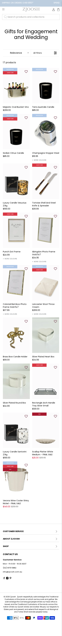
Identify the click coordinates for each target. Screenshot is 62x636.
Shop (6, 546)
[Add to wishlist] (26, 71)
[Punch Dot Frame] (16, 230)
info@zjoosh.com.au (12, 571)
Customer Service (13, 531)
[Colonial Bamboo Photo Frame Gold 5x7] (16, 282)
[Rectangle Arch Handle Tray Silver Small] (45, 381)
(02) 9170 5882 (9, 567)
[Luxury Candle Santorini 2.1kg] (16, 430)
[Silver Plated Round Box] (16, 381)
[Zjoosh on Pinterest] (10, 578)
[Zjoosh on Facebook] (4, 578)
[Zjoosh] (31, 9)
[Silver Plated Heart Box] (45, 335)
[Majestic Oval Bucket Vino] (16, 85)
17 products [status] (9, 62)
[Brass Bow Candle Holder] (16, 335)
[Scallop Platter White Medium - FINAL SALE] (45, 430)
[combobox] (31, 17)
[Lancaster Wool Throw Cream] (45, 282)
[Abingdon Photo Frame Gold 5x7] (45, 230)
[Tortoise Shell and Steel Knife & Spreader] (45, 181)
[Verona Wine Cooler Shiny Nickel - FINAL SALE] (16, 479)
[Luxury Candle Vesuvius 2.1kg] (16, 181)
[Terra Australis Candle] (45, 85)
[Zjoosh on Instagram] (7, 578)
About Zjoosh (11, 538)
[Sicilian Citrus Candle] (16, 131)
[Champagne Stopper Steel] (45, 131)
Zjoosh (13, 597)
